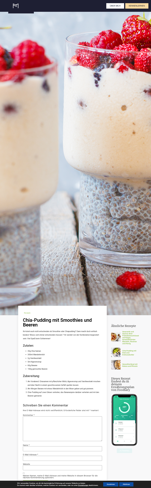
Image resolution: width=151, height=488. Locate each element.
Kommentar (29, 415)
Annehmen (111, 484)
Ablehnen (126, 484)
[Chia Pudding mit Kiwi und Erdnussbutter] (116, 356)
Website (26, 464)
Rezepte (27, 313)
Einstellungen (83, 485)
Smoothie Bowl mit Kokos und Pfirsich (130, 365)
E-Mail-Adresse (30, 454)
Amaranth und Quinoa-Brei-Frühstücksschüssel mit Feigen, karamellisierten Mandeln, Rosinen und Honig (130, 337)
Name (26, 445)
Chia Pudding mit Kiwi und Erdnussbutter (129, 353)
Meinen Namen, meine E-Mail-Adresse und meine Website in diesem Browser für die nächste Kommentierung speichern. (60, 476)
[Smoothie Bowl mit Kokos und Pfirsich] (116, 369)
